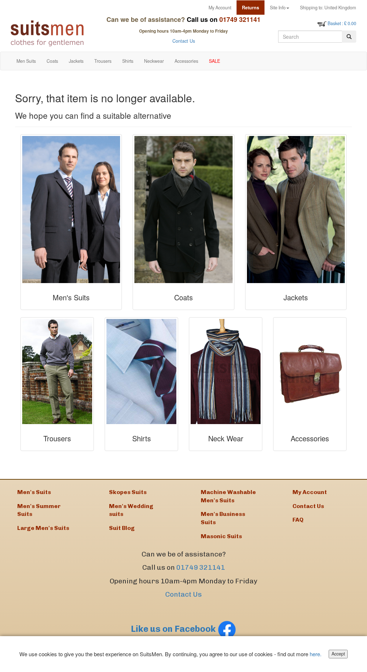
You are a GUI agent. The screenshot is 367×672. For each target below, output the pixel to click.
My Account (220, 7)
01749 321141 (200, 567)
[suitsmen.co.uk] (50, 33)
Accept (338, 653)
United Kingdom (328, 7)
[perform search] (349, 36)
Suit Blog (122, 528)
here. (315, 654)
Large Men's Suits (43, 528)
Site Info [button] (278, 7)
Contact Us (183, 41)
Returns (250, 7)
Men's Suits (34, 492)
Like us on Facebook (174, 629)
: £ (342, 23)
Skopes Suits (128, 492)
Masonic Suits (221, 536)
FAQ (298, 519)
